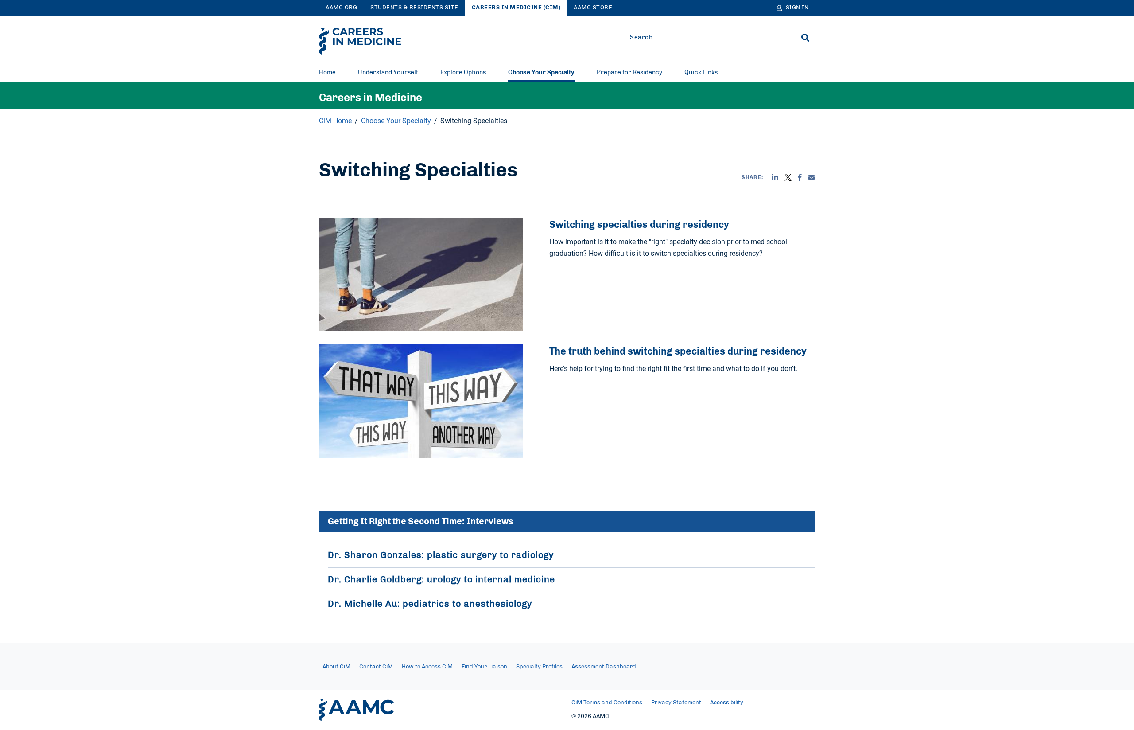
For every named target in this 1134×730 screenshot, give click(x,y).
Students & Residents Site (414, 8)
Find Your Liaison (484, 667)
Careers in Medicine (370, 98)
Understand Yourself (388, 73)
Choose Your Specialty (541, 73)
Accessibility (726, 703)
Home (327, 73)
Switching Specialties (473, 120)
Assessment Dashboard (603, 667)
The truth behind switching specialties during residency (678, 351)
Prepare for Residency (629, 73)
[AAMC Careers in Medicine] (360, 41)
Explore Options (463, 73)
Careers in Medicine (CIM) (516, 8)
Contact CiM (376, 667)
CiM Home (335, 120)
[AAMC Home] (356, 710)
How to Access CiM (427, 667)
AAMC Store (593, 8)
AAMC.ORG (341, 8)
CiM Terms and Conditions (606, 703)
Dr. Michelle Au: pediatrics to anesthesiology (430, 604)
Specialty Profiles (539, 667)
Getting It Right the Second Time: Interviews (420, 521)
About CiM (336, 667)
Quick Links (701, 73)
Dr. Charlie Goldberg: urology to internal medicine (441, 579)
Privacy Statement (676, 703)
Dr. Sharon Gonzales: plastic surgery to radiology (441, 555)
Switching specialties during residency (639, 225)
